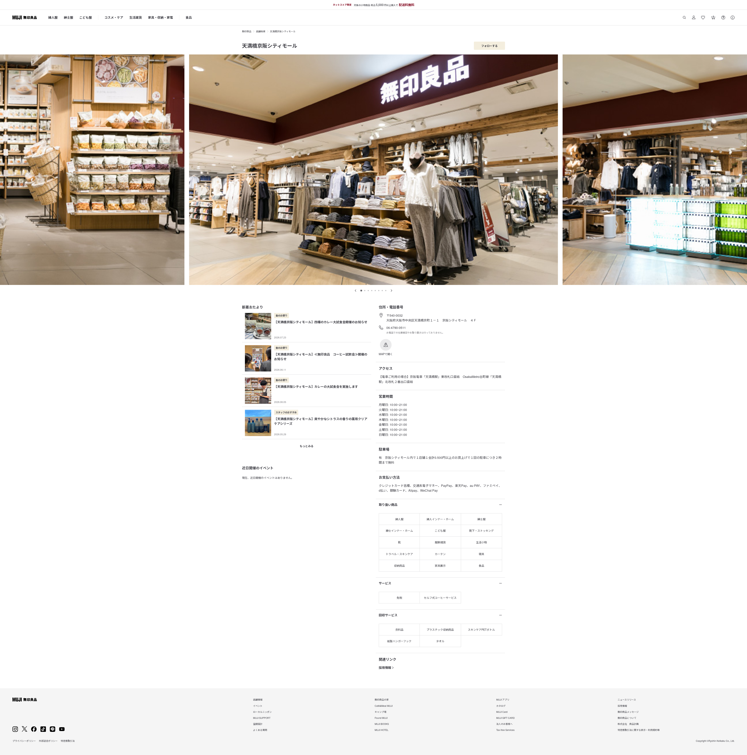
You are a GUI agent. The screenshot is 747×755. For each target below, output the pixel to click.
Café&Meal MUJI (384, 705)
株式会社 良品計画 (628, 723)
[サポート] (732, 17)
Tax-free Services (505, 729)
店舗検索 (260, 31)
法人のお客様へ (504, 723)
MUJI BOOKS (382, 723)
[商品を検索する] (684, 17)
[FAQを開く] (723, 17)
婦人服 (53, 17)
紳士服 (68, 17)
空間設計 (257, 723)
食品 (189, 17)
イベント (257, 705)
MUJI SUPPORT (261, 717)
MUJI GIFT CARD (505, 717)
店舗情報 (257, 699)
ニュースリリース (627, 699)
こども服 (85, 17)
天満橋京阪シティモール (282, 31)
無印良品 (246, 31)
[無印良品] (24, 700)
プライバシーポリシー (24, 740)
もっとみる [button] (306, 446)
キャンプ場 (380, 711)
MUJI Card (502, 711)
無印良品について (627, 717)
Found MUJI (381, 717)
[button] (386, 347)
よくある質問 (260, 729)
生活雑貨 (135, 17)
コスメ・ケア (113, 17)
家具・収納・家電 (160, 17)
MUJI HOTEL (381, 729)
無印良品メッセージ (628, 711)
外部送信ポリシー (48, 740)
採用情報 (385, 667)
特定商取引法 (68, 740)
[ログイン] (693, 17)
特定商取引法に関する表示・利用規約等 (639, 729)
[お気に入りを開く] (703, 17)
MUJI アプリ (502, 699)
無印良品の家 (382, 699)
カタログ (501, 705)
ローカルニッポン (262, 711)
